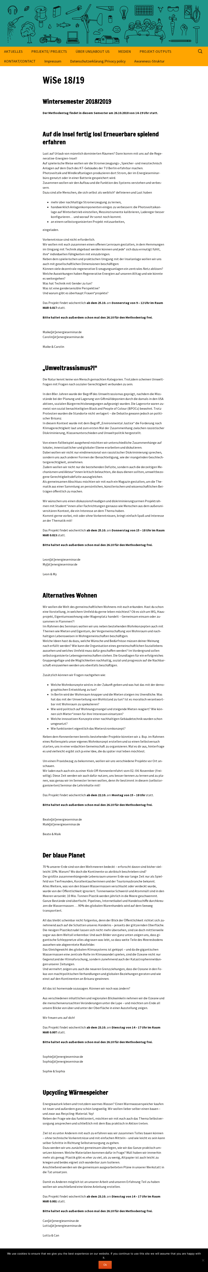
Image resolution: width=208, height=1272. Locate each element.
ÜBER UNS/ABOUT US (92, 51)
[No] (203, 1260)
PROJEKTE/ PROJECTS (49, 51)
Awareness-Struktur (149, 61)
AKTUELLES (13, 51)
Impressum (52, 61)
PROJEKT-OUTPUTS (155, 51)
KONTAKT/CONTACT (20, 61)
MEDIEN (124, 51)
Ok (105, 1264)
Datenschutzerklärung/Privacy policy (98, 61)
